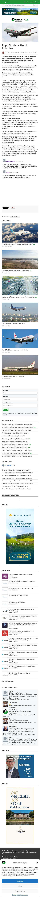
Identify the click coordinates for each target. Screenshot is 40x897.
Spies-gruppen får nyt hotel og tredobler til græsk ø (17, 478)
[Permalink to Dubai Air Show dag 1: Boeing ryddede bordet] (20, 242)
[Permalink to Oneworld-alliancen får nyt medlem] (20, 374)
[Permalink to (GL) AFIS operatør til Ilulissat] (5, 606)
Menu (7, 2)
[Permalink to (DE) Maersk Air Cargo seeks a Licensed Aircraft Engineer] (5, 656)
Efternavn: (6, 396)
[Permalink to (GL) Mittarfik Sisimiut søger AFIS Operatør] (5, 592)
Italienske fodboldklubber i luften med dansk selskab (17, 427)
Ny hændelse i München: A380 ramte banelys (15, 444)
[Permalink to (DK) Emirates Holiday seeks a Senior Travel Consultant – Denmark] (5, 635)
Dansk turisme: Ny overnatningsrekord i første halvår (17, 483)
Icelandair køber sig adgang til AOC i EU (13, 436)
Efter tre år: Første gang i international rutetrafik (15, 734)
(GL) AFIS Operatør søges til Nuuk (18, 595)
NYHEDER (22, 52)
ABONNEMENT (5, 5)
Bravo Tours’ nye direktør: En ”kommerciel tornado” (17, 481)
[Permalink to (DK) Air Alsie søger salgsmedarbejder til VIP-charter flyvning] (5, 613)
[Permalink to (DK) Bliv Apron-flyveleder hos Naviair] (5, 677)
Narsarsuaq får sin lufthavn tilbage (11, 699)
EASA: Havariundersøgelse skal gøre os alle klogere (17, 450)
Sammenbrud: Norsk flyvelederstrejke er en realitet (17, 430)
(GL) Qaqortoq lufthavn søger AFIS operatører (22, 581)
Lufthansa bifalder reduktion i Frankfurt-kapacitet (18, 297)
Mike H (11, 737)
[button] (37, 863)
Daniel (11, 691)
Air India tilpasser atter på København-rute (14, 433)
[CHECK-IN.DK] (20, 20)
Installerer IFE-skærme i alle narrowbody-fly (14, 441)
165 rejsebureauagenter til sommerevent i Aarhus (16, 475)
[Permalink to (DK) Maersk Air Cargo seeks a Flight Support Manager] (5, 663)
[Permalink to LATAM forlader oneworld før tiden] (20, 321)
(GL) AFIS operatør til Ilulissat (17, 602)
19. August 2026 (25, 699)
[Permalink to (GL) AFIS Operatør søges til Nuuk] (5, 599)
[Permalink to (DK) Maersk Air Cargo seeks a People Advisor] (5, 670)
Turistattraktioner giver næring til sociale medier (16, 470)
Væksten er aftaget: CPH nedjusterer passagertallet (17, 424)
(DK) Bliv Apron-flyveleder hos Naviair (19, 673)
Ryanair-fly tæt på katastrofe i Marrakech (15, 271)
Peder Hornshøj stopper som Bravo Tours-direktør (16, 489)
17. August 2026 (31, 734)
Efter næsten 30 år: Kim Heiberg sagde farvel (15, 486)
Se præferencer (20, 891)
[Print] (2, 53)
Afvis (20, 886)
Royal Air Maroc (15, 216)
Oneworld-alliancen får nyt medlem (13, 376)
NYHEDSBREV (21, 5)
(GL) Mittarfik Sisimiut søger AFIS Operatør (21, 588)
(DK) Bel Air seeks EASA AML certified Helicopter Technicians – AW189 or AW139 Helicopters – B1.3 (23, 624)
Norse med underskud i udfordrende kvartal (15, 447)
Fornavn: (5, 390)
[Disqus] (20, 181)
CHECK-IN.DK (13, 710)
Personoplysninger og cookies (20, 895)
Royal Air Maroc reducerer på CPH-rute (15, 350)
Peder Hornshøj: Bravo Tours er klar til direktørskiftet (17, 473)
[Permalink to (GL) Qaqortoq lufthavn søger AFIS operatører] (5, 585)
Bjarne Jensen (13, 702)
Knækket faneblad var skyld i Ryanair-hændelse (21, 705)
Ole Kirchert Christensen (11, 52)
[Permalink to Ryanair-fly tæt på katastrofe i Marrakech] (20, 268)
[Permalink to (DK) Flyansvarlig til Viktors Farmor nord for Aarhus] (5, 579)
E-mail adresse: (7, 403)
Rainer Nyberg (13, 726)
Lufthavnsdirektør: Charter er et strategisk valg (15, 453)
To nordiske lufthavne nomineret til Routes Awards (17, 456)
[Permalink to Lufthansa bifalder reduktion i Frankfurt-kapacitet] (20, 295)
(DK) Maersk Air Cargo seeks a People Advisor (22, 666)
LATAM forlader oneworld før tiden (13, 323)
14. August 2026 (31, 744)
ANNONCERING (13, 5)
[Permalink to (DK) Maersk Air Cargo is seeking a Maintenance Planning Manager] (5, 649)
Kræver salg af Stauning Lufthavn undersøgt (15, 439)
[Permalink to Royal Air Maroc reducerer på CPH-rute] (20, 347)
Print (4, 53)
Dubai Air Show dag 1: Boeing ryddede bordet (17, 244)
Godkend (20, 881)
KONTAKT (35, 5)
